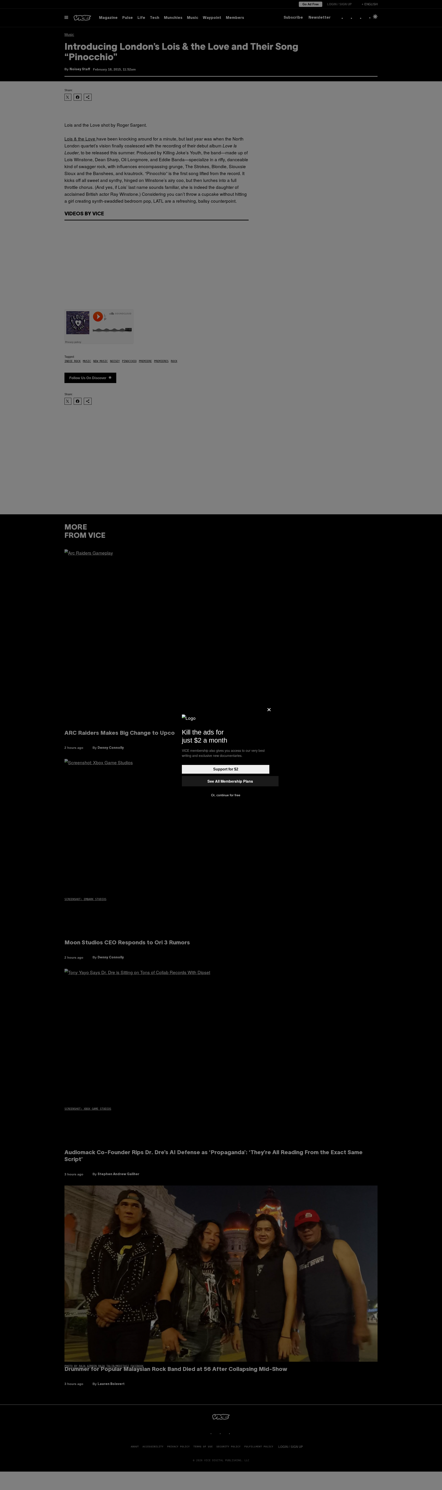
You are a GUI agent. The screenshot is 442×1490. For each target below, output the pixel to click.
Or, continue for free (225, 795)
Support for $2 (225, 769)
